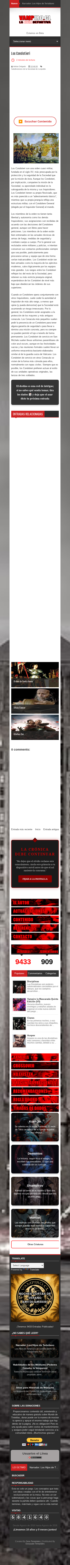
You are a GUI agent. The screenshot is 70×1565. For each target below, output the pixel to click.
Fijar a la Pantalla (35, 878)
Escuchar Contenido (35, 121)
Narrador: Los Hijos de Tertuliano (38, 3)
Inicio (37, 829)
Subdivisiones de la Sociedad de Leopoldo (28, 69)
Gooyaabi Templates (35, 1544)
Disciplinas (33, 981)
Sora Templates (33, 1541)
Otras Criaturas (35, 1244)
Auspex (31, 1035)
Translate (34, 1269)
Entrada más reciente (21, 829)
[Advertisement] (35, 91)
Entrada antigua (51, 829)
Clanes (30, 1018)
